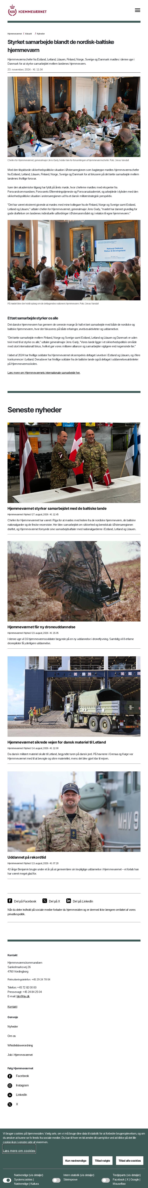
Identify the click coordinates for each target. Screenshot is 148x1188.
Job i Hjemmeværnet (20, 1054)
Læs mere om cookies (19, 1151)
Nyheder (41, 34)
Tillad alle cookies (130, 1160)
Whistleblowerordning (20, 1045)
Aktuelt (28, 34)
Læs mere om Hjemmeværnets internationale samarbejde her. (44, 372)
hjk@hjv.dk (23, 996)
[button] (36, 1173)
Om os (12, 1036)
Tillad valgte (102, 1160)
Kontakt (12, 1006)
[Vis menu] (137, 10)
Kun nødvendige (75, 1160)
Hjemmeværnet (15, 34)
